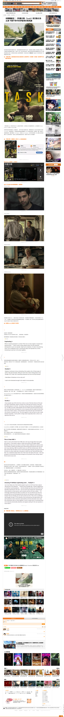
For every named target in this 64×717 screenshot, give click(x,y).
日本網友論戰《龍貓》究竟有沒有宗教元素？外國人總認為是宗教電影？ (31, 687)
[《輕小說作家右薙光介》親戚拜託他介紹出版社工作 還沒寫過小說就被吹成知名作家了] (53, 44)
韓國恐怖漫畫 (23, 693)
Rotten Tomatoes (28, 565)
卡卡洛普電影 (46, 696)
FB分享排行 (57, 29)
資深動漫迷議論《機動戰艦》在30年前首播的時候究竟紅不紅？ (53, 109)
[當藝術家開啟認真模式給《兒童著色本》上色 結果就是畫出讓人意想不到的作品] (53, 32)
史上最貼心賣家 (39, 13)
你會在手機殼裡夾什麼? (11, 13)
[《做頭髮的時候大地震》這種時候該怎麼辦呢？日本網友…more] (53, 143)
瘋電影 (11, 691)
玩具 (45, 6)
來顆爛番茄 (21, 565)
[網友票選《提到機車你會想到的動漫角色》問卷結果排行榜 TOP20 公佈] (53, 48)
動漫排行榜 (13, 693)
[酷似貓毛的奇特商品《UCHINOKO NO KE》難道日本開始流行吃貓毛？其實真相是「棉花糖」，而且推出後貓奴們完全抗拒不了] (51, 170)
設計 (48, 6)
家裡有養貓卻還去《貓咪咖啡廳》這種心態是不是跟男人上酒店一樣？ (39, 676)
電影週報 (29, 693)
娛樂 (33, 6)
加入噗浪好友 (15, 3)
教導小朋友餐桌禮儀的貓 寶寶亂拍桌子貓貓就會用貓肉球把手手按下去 (16, 676)
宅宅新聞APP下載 (16, 3)
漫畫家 (9, 693)
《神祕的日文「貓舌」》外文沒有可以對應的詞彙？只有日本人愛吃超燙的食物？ (8, 676)
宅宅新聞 (9, 0)
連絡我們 (37, 710)
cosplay (7, 693)
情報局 (17, 0)
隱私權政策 (20, 710)
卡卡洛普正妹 (46, 697)
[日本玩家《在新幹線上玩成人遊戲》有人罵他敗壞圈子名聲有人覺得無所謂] (53, 65)
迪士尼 (29, 4)
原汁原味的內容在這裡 (8, 61)
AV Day (16, 693)
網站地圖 (16, 710)
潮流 (51, 6)
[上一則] (1, 358)
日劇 (26, 693)
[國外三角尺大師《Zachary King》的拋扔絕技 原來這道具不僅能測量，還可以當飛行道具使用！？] (53, 61)
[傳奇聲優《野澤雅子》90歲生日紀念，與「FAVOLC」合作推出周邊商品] (53, 157)
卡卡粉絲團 (52, 0)
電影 (15, 0)
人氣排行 (49, 29)
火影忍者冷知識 (25, 13)
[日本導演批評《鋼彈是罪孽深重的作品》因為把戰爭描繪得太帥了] (53, 53)
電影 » (5, 679)
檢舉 (44, 628)
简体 (55, 0)
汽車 (54, 6)
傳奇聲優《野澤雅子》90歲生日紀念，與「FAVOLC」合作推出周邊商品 (53, 161)
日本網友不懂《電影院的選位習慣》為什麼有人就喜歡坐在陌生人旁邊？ (7, 687)
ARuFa (18, 693)
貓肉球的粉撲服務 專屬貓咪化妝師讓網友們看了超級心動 (56, 676)
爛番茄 (12, 565)
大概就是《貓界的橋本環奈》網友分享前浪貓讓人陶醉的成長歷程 (24, 676)
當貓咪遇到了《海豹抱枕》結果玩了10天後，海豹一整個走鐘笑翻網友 (48, 676)
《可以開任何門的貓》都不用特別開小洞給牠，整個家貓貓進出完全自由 (31, 676)
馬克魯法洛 (16, 565)
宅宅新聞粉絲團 (13, 3)
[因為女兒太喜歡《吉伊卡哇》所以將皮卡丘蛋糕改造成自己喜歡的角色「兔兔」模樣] (53, 36)
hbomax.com (12, 571)
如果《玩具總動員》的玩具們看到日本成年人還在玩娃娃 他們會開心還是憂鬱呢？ (48, 687)
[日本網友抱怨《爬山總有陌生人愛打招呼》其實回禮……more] (53, 117)
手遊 (20, 693)
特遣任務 (35, 565)
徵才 (29, 710)
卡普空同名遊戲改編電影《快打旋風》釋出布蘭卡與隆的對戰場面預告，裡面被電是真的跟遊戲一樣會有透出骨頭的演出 (23, 687)
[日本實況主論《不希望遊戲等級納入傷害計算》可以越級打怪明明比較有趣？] (53, 40)
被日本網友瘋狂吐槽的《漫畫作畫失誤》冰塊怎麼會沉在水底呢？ (53, 135)
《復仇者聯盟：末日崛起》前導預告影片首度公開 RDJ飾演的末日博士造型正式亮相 (40, 687)
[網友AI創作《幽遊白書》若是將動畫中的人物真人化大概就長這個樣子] (53, 69)
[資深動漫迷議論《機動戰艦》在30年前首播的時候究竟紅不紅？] (53, 106)
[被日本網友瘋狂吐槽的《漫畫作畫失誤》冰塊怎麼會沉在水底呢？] (53, 131)
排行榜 (20, 0)
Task (38, 565)
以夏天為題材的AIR (53, 13)
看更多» (58, 668)
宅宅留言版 (13, 618)
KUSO (28, 6)
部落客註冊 (25, 710)
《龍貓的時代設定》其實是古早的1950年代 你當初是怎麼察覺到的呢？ (55, 687)
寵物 (21, 6)
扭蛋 (32, 4)
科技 (36, 6)
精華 (57, 6)
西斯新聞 (13, 0)
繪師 (31, 4)
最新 (7, 6)
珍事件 (24, 4)
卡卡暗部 (33, 710)
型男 (24, 6)
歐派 (23, 691)
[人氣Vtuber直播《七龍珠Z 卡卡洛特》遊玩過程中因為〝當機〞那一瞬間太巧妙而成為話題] (53, 57)
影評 (9, 565)
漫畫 (26, 4)
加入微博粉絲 (46, 700)
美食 (39, 6)
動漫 (13, 6)
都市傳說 (34, 4)
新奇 (19, 6)
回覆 (44, 631)
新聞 (44, 705)
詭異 (30, 6)
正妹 (10, 6)
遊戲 (42, 6)
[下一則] (62, 358)
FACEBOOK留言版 (35, 618)
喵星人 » (6, 668)
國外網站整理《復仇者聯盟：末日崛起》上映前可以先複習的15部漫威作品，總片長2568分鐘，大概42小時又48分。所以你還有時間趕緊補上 (16, 687)
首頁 (4, 6)
